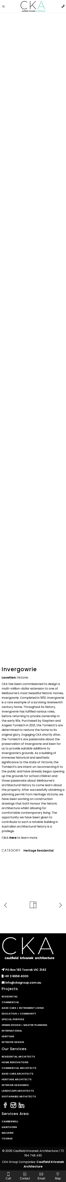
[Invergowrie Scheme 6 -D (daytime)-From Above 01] (33, 273)
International (12, 1030)
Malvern (7, 1133)
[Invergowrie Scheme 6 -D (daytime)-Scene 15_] (33, 360)
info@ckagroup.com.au (23, 982)
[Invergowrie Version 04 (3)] (33, 616)
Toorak (7, 1138)
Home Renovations (15, 1062)
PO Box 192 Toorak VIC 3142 (25, 970)
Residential (45, 850)
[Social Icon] (5, 1105)
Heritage (29, 850)
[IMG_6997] (33, 138)
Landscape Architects (18, 1091)
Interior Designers (15, 1085)
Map (58, 1178)
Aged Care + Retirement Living (23, 1008)
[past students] (33, 236)
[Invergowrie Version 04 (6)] (33, 587)
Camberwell (10, 1121)
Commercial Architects (19, 1068)
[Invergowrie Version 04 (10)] (33, 503)
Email (41, 1178)
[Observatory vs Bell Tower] (33, 395)
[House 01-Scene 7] (33, 434)
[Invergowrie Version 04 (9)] (33, 530)
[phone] (63, 6)
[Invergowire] (33, 40)
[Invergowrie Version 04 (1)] (33, 557)
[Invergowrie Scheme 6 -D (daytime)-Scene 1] (33, 300)
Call (8, 1178)
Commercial (10, 1002)
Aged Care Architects (18, 1073)
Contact (25, 1178)
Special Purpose (13, 1019)
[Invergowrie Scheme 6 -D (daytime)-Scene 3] (33, 330)
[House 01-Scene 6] (33, 471)
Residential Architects (18, 1056)
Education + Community (19, 1013)
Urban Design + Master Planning (24, 1025)
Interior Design (13, 1042)
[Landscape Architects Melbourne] (33, 89)
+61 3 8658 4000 (16, 976)
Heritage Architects (17, 1079)
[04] (33, 187)
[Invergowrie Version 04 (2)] (33, 643)
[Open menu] (5, 6)
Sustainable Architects (19, 1096)
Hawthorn (9, 1127)
